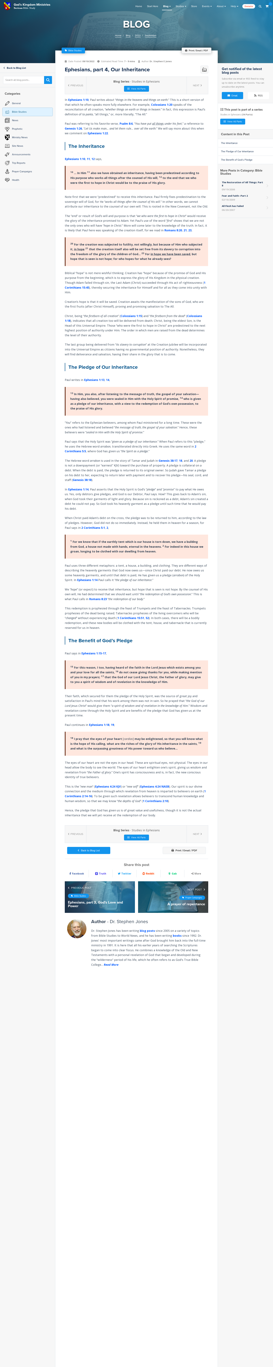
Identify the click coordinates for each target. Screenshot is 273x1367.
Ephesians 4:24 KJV (108, 786)
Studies (180, 6)
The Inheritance (229, 143)
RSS (260, 95)
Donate (249, 6)
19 (112, 725)
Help (233, 6)
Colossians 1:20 (161, 105)
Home (138, 6)
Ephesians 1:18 (99, 725)
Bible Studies (75, 50)
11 (88, 159)
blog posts (147, 931)
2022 (138, 35)
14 (107, 380)
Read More (111, 965)
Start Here (152, 6)
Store (194, 6)
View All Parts (138, 88)
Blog (165, 6)
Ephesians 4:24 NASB (154, 786)
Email (234, 95)
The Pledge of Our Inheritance (237, 151)
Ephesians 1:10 (78, 100)
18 (180, 461)
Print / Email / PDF (186, 850)
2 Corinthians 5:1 (93, 528)
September (150, 35)
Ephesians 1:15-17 (93, 653)
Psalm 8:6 (126, 123)
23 (189, 230)
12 (93, 159)
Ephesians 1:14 (78, 489)
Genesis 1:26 (73, 128)
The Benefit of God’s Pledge (236, 160)
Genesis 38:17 (168, 461)
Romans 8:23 (98, 599)
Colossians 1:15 (131, 316)
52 (147, 618)
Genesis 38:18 (82, 480)
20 (191, 461)
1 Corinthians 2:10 (155, 801)
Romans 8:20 (173, 230)
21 (185, 230)
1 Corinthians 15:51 (130, 618)
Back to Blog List (16, 68)
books (177, 935)
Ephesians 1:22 (98, 133)
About (220, 6)
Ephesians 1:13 (94, 380)
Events (205, 6)
